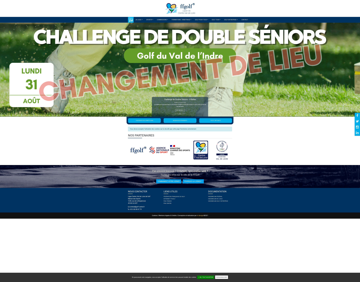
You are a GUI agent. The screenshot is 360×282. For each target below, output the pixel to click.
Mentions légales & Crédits (168, 215)
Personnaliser (221, 277)
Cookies (154, 215)
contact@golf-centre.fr (137, 207)
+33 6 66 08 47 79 (136, 209)
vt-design (200, 215)
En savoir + (180, 110)
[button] (139, 20)
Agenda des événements (180, 120)
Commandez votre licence (169, 181)
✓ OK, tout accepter (205, 277)
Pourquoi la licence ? (193, 181)
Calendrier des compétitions (144, 120)
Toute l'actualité (215, 120)
